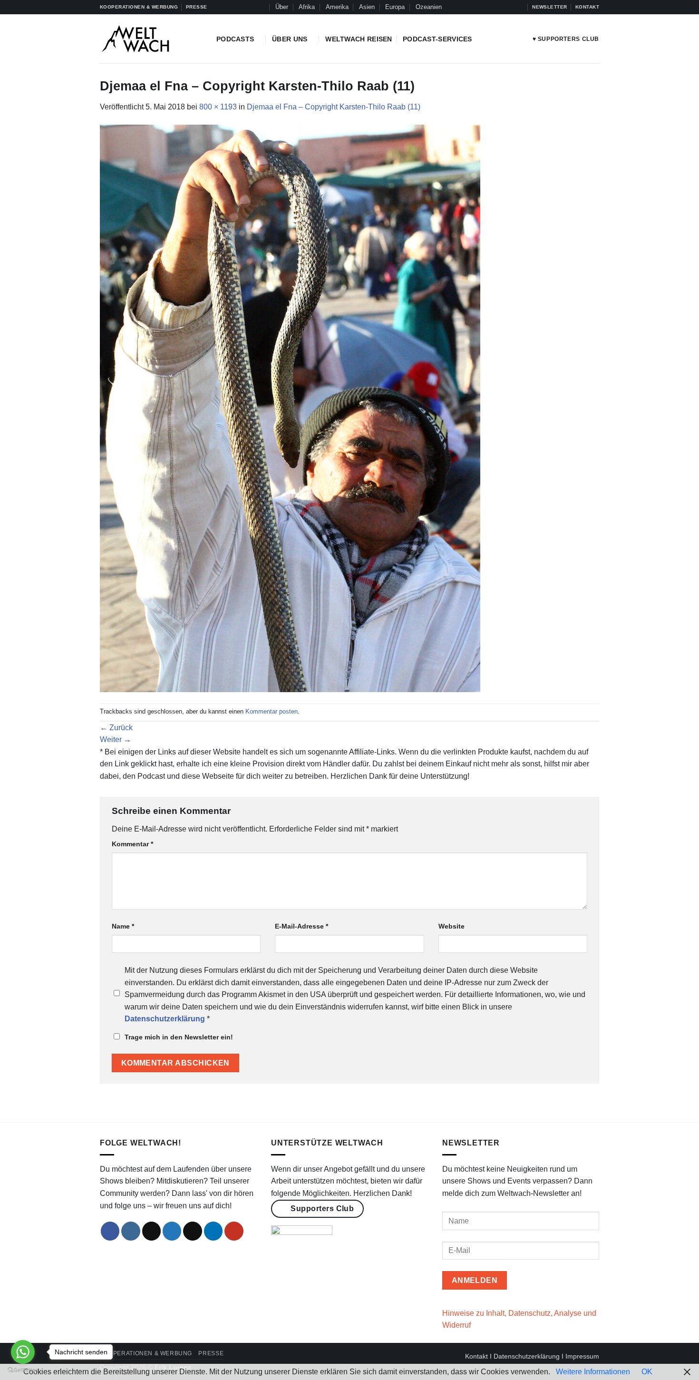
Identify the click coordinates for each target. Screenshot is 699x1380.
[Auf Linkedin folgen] (510, 7)
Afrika (307, 6)
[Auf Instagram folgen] (483, 7)
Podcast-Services (437, 39)
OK (646, 1372)
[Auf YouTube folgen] (520, 7)
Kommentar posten (271, 711)
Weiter (115, 739)
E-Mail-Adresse (301, 926)
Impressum (582, 1356)
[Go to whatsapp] (23, 1352)
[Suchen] (260, 7)
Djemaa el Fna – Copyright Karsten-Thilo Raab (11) (333, 107)
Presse (210, 1353)
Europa (395, 6)
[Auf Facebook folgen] (474, 7)
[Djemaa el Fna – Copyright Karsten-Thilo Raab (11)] (290, 408)
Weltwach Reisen (358, 39)
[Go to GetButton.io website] (23, 1370)
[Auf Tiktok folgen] (492, 7)
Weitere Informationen (593, 1372)
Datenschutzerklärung (527, 1356)
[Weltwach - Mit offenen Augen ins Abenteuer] (151, 38)
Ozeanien (429, 6)
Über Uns (289, 39)
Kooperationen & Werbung (146, 1353)
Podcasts (235, 39)
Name (123, 926)
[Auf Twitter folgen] (501, 7)
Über (281, 6)
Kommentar (132, 844)
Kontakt (476, 1356)
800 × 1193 (218, 107)
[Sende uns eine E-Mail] (192, 1231)
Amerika (337, 6)
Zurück (116, 728)
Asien (367, 6)
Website (451, 926)
